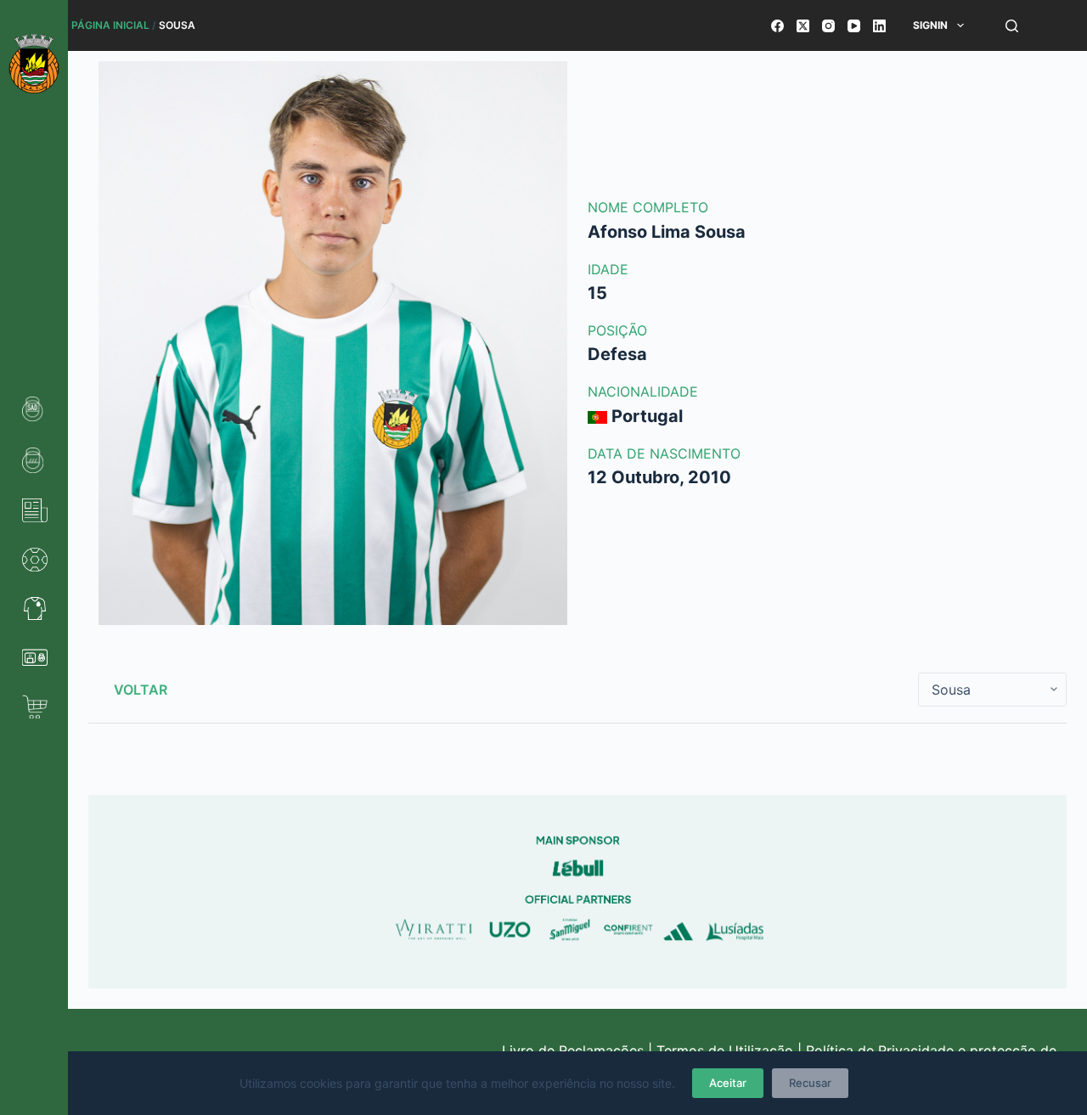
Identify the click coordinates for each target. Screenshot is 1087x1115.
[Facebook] (777, 26)
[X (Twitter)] (803, 26)
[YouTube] (854, 26)
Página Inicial (110, 25)
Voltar (140, 689)
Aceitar (727, 1083)
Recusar (810, 1083)
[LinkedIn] (879, 26)
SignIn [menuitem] (930, 25)
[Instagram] (828, 26)
